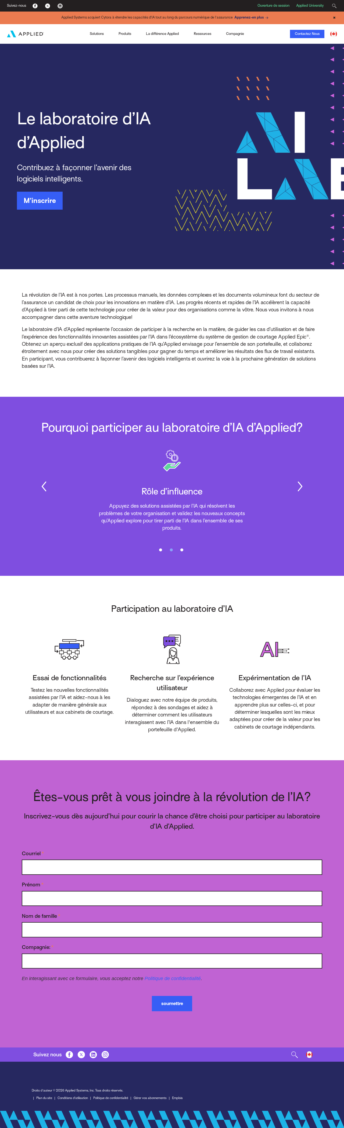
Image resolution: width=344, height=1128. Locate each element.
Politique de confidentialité (173, 978)
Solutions (97, 34)
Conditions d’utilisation (73, 1098)
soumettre (172, 1003)
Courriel (33, 853)
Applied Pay (49, 33)
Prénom (33, 884)
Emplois (177, 1098)
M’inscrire (40, 201)
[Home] (25, 34)
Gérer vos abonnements (150, 1098)
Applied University (310, 5)
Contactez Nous (307, 34)
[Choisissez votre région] (334, 34)
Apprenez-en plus (249, 18)
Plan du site (44, 1098)
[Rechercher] (334, 5)
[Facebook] (35, 5)
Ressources (202, 34)
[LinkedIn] (60, 5)
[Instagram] (105, 1054)
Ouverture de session (273, 5)
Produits (125, 34)
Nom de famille (41, 916)
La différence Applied (162, 34)
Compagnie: (38, 947)
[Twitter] (47, 5)
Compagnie (235, 34)
